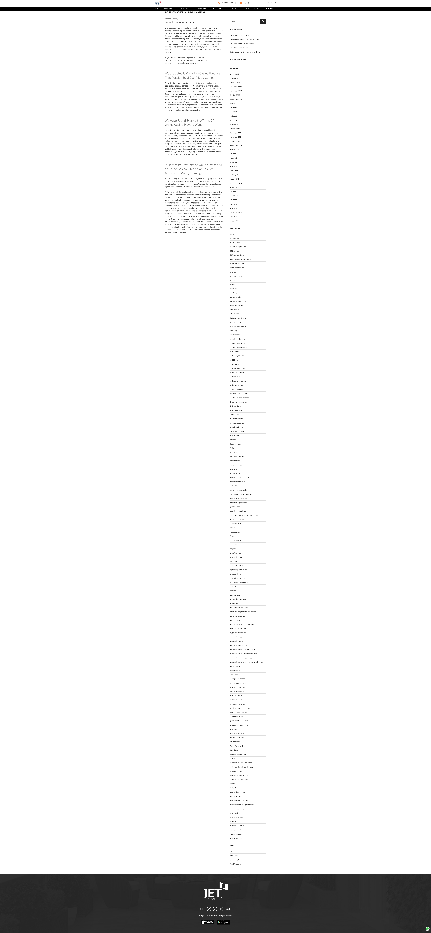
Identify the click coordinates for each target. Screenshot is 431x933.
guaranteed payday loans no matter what (244, 515)
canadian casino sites (237, 339)
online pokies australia (238, 679)
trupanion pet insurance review (241, 809)
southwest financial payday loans (241, 767)
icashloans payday (236, 524)
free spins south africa (238, 482)
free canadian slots (236, 465)
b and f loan (234, 293)
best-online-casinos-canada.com (178, 86)
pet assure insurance (237, 704)
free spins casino (236, 473)
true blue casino (235, 796)
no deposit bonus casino (238, 641)
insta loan (233, 528)
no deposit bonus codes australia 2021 (243, 649)
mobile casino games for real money (243, 612)
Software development (238, 754)
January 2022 (235, 129)
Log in (232, 851)
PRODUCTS (185, 9)
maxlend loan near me (238, 599)
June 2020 (233, 204)
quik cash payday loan (237, 733)
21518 (232, 234)
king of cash (234, 549)
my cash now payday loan (239, 628)
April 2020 (233, 208)
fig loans (233, 440)
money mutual (235, 620)
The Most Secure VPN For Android (242, 44)
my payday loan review (238, 633)
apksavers (233, 289)
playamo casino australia (238, 712)
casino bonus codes (237, 385)
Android (232, 284)
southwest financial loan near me (241, 763)
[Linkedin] (272, 3)
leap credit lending (236, 565)
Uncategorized (235, 813)
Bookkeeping (234, 331)
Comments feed (235, 860)
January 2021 (234, 179)
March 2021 (234, 171)
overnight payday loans (238, 683)
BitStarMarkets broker (238, 318)
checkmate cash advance (239, 393)
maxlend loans (235, 603)
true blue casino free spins (239, 800)
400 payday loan (236, 242)
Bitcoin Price (234, 314)
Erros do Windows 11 (237, 431)
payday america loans (237, 687)
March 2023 (234, 74)
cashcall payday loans (237, 368)
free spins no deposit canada (240, 477)
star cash (233, 784)
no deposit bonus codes (238, 645)
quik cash (233, 729)
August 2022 (234, 103)
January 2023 (235, 82)
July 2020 (233, 200)
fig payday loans (235, 444)
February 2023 (235, 78)
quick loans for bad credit (239, 721)
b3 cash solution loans (238, 301)
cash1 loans (234, 360)
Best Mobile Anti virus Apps (239, 48)
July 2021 (233, 154)
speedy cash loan (236, 771)
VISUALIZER (218, 9)
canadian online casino (238, 343)
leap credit (233, 561)
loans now (233, 591)
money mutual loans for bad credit (242, 624)
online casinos (235, 670)
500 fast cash (235, 251)
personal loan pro (236, 700)
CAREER (257, 9)
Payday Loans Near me (238, 691)
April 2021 (233, 166)
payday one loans (236, 695)
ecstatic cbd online (236, 427)
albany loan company (237, 268)
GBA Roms (234, 486)
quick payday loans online (239, 725)
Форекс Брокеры (236, 834)
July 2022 (233, 108)
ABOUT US (168, 9)
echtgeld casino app (237, 423)
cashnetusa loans (236, 377)
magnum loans (235, 595)
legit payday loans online (238, 570)
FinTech (232, 448)
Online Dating (234, 675)
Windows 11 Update (237, 826)
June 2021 (233, 158)
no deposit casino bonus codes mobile (243, 654)
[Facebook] (266, 3)
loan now (233, 586)
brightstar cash (235, 335)
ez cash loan (234, 435)
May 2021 (233, 162)
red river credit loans (237, 737)
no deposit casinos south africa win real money (246, 662)
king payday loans (236, 557)
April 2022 (233, 116)
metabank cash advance (239, 607)
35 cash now (234, 238)
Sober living (234, 750)
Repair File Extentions (237, 746)
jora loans (233, 544)
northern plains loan (237, 666)
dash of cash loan (236, 410)
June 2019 (233, 217)
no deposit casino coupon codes (241, 658)
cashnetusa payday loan (238, 381)
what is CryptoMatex (237, 817)
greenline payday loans (238, 511)
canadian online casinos (180, 22)
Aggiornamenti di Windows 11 (240, 259)
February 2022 (235, 124)
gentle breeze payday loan (239, 490)
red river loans (235, 742)
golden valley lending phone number (242, 494)
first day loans (235, 461)
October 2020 (235, 192)
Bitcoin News (234, 310)
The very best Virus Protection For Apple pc (245, 39)
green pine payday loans (238, 498)
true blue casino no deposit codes (242, 805)
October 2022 (235, 95)
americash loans (236, 276)
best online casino (236, 305)
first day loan (234, 452)
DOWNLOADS (202, 9)
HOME (156, 9)
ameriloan (233, 280)
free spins (233, 469)
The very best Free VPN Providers (242, 35)
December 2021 (235, 133)
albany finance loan (237, 263)
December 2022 (236, 87)
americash (233, 272)
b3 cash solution (235, 297)
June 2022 (233, 112)
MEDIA (246, 9)
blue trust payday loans (238, 326)
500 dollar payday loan (238, 247)
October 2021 (235, 141)
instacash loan (235, 532)
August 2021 (234, 150)
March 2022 (234, 120)
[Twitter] (269, 3)
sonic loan (233, 758)
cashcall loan (234, 364)
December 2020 (236, 183)
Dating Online (234, 414)
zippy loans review (236, 830)
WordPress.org (235, 864)
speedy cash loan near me (239, 775)
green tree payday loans (238, 503)
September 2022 (236, 99)
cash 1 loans (234, 352)
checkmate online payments (240, 398)
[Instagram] (275, 3)
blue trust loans (235, 322)
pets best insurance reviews (240, 708)
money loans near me (237, 616)
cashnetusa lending (237, 372)
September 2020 (236, 196)
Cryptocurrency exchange (239, 402)
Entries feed (234, 855)
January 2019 (235, 221)
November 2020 (236, 187)
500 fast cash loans (237, 255)
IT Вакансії (233, 536)
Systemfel (233, 788)
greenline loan (235, 507)
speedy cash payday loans (239, 779)
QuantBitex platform (237, 716)
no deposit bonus (236, 637)
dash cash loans (235, 406)
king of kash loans (236, 553)
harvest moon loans (237, 519)
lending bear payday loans (239, 582)
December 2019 (236, 212)
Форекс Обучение (236, 838)
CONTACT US (271, 9)
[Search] (263, 21)
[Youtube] (278, 3)
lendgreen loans (235, 574)
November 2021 (236, 137)
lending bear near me (237, 578)
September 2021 (236, 145)
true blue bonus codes (237, 792)
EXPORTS (235, 9)
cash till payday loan (237, 356)
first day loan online (237, 456)
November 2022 (236, 91)
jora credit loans (235, 540)
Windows (233, 821)
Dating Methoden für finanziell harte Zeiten (245, 52)
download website (236, 419)
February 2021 (235, 175)
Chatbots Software (236, 389)
